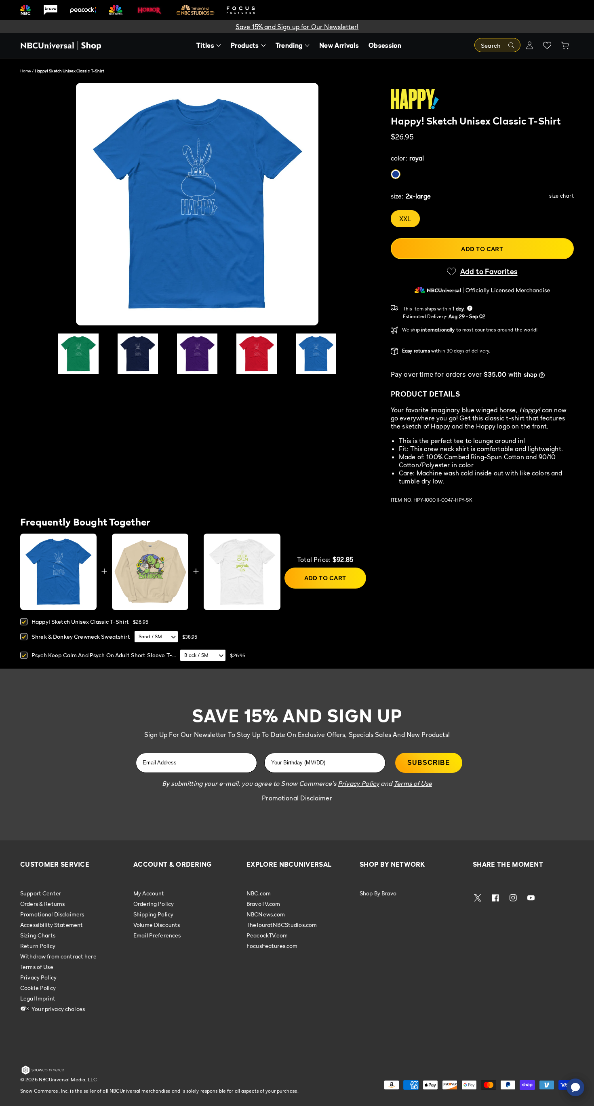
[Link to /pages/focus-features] (241, 10)
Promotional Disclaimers (52, 914)
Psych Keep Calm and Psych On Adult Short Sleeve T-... (104, 655)
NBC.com (258, 893)
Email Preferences (157, 935)
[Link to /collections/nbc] (25, 10)
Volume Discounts (156, 924)
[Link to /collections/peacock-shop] (83, 10)
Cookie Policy (38, 987)
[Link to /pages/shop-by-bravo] (50, 10)
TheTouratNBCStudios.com (281, 924)
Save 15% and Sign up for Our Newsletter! (297, 27)
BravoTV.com (263, 903)
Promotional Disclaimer (297, 798)
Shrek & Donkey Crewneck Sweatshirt (81, 636)
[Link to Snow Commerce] (42, 1073)
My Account (148, 893)
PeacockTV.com (267, 935)
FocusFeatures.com (271, 945)
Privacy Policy (38, 977)
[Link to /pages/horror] (149, 9)
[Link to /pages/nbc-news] (115, 10)
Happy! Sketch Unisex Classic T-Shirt (80, 621)
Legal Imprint (37, 998)
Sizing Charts (37, 935)
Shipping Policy (153, 914)
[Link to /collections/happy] (482, 99)
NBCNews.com (265, 914)
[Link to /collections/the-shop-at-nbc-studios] (195, 10)
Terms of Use (36, 966)
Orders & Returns (42, 903)
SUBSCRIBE (428, 762)
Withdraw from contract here (58, 956)
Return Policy (37, 945)
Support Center (40, 893)
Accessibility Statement (51, 924)
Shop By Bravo (378, 893)
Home (25, 70)
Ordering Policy (153, 903)
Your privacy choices (57, 1008)
